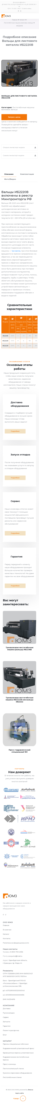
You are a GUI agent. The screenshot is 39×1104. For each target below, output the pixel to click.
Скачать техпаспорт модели (13, 155)
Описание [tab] (9, 174)
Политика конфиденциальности (16, 943)
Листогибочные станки (12, 1077)
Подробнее (15, 431)
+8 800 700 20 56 (8, 4)
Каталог (22, 20)
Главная (14, 20)
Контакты (7, 938)
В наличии (7, 930)
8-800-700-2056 (16, 952)
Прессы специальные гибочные (15, 1044)
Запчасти (6, 1022)
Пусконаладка (8, 1013)
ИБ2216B (5, 335)
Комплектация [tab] (27, 174)
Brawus (30, 1090)
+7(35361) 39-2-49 (21, 4)
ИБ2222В (5, 345)
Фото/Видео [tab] (10, 179)
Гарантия (6, 1026)
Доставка (6, 1008)
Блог (5, 1035)
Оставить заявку (26, 8)
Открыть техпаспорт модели (14, 147)
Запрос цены (14, 117)
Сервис (6, 1017)
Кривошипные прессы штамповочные (18, 1053)
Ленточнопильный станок (13, 1069)
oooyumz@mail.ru (20, 2)
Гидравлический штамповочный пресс (18, 1048)
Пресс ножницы (9, 1064)
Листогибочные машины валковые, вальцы (18, 23)
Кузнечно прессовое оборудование (17, 1073)
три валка (16, 251)
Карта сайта (19, 1093)
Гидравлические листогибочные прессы (16, 1058)
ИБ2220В (19, 26)
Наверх (16, 1098)
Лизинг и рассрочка (11, 1030)
